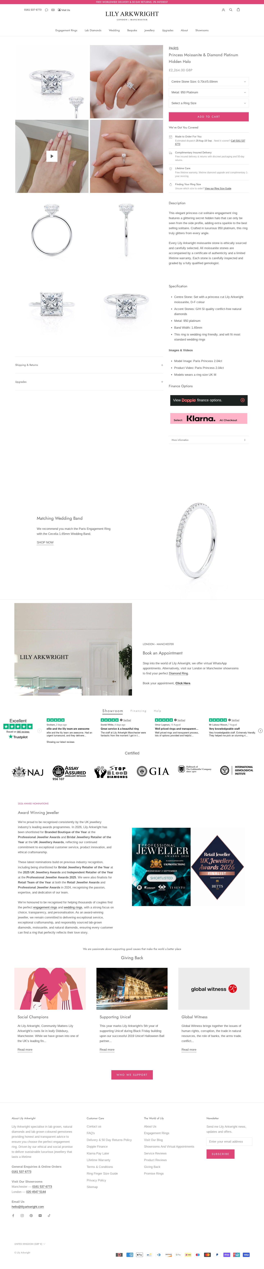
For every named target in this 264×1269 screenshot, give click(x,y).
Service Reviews (155, 1153)
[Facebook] (13, 1215)
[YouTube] (40, 1215)
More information (180, 440)
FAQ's (91, 1133)
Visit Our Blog (153, 1140)
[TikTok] (49, 1215)
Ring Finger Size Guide (102, 1173)
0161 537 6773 (32, 9)
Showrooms (202, 30)
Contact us (94, 1126)
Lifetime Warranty (98, 1160)
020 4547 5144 (36, 1192)
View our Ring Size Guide (218, 188)
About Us (150, 1126)
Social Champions (33, 1017)
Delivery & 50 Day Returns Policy (109, 1140)
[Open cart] (238, 9)
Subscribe (220, 1154)
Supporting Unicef (115, 1017)
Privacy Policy (96, 1180)
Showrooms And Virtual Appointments (169, 1146)
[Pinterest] (31, 1215)
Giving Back (152, 1167)
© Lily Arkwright (22, 1252)
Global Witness (194, 1017)
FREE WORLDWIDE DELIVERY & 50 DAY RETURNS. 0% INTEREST (132, 2)
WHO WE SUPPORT (132, 1075)
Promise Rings (154, 1173)
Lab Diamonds (93, 30)
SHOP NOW (45, 542)
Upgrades (167, 30)
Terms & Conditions (100, 1167)
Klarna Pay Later (98, 1153)
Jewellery (150, 30)
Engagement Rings (66, 30)
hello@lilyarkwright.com (28, 1206)
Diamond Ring (178, 673)
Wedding (114, 30)
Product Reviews (155, 1160)
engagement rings (45, 907)
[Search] (230, 9)
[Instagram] (22, 1215)
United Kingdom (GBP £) (28, 1244)
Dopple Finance (97, 1146)
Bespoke (132, 30)
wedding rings (73, 907)
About (184, 30)
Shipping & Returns (26, 365)
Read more (25, 1049)
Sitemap (92, 1187)
